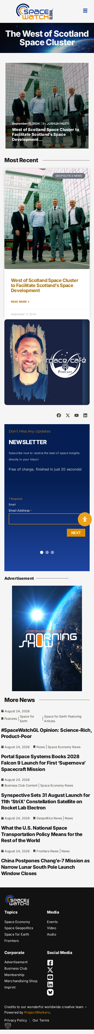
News (41, 747)
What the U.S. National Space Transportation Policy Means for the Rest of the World (41, 834)
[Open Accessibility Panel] (85, 519)
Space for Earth (27, 718)
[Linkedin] (85, 415)
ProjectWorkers (37, 1012)
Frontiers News (47, 851)
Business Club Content (21, 785)
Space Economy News (64, 747)
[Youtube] (76, 415)
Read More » (20, 301)
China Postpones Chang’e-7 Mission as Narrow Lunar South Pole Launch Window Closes (45, 867)
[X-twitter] (67, 415)
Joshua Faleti (58, 123)
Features (10, 718)
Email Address (20, 510)
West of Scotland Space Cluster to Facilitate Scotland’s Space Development (44, 285)
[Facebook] (58, 415)
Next (76, 533)
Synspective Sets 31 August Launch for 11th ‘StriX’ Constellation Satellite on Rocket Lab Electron (45, 801)
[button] (8, 1026)
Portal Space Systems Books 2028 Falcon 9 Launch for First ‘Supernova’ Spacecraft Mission (43, 763)
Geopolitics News (49, 818)
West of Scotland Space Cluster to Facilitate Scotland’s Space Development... (45, 134)
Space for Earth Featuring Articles (63, 718)
